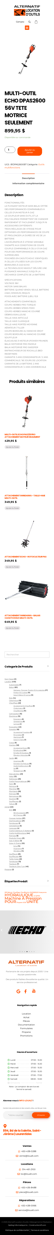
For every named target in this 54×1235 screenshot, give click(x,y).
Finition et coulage (20, 693)
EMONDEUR (34, 892)
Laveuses (13, 828)
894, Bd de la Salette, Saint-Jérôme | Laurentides (22, 1132)
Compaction (14, 714)
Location (8, 682)
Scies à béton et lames (22, 695)
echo (15, 846)
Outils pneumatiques (18, 781)
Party (11, 784)
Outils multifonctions (21, 766)
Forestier (12, 729)
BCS (10, 810)
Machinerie (17, 737)
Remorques (14, 796)
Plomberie (13, 791)
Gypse (11, 743)
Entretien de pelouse (21, 764)
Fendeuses (13, 823)
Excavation (13, 727)
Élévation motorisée (21, 755)
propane (20, 902)
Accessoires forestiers (22, 732)
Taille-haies (14, 859)
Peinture (12, 786)
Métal (11, 776)
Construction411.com (37, 1225)
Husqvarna (43, 892)
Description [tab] (28, 178)
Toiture (12, 804)
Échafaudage (18, 750)
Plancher (12, 789)
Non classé (9, 679)
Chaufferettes (18, 711)
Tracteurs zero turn (17, 866)
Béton (11, 687)
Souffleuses (14, 801)
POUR (10, 901)
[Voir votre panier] (36, 22)
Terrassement (18, 771)
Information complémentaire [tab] (28, 183)
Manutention (14, 774)
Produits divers (15, 838)
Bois (11, 698)
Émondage (18, 735)
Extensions (17, 719)
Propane (8, 869)
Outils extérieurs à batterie (20, 831)
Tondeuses (13, 862)
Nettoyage (13, 779)
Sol (15, 768)
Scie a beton (14, 841)
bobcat (9, 892)
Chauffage (13, 703)
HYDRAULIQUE (19, 895)
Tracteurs (13, 864)
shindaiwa (17, 851)
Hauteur (12, 745)
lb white (37, 896)
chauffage (16, 892)
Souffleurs (13, 854)
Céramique (13, 701)
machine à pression (23, 898)
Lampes (16, 724)
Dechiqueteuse (15, 821)
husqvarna (18, 849)
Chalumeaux (18, 708)
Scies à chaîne (19, 740)
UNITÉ (32, 901)
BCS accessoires (20, 813)
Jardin (11, 758)
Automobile (14, 685)
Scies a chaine (15, 843)
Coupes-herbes (15, 818)
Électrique (13, 716)
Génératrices (18, 721)
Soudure (12, 799)
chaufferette (25, 892)
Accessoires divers (20, 748)
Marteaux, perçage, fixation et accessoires (29, 690)
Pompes (12, 794)
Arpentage (17, 761)
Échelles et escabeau (21, 753)
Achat (7, 807)
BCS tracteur (18, 815)
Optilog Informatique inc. (18, 1225)
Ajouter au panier (30, 151)
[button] (27, 28)
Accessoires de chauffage (23, 706)
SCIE (24, 902)
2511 (6, 892)
